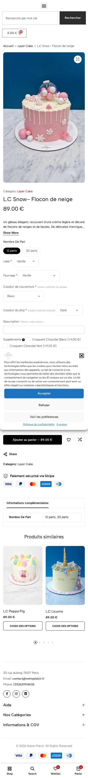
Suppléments (12, 339)
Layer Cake (25, 46)
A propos (62, 424)
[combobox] (30, 18)
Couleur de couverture (35, 287)
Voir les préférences (44, 417)
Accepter (44, 393)
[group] (65, 575)
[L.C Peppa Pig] (23, 575)
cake (7, 261)
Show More (11, 233)
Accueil (8, 46)
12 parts (50, 517)
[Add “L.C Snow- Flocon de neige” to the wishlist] (69, 440)
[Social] (6, 694)
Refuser (44, 405)
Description (24, 321)
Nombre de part (14, 242)
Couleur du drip (29, 310)
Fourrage (10, 275)
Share (13, 454)
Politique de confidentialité (38, 424)
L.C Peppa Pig (14, 611)
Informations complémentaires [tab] (27, 503)
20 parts (63, 517)
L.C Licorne (54, 611)
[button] (81, 355)
